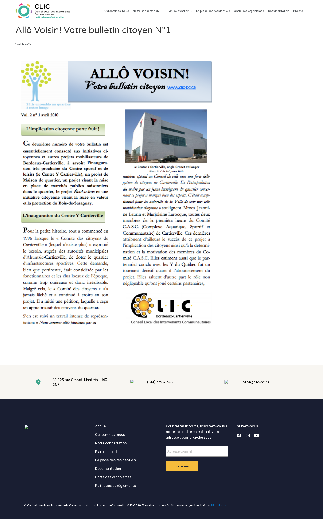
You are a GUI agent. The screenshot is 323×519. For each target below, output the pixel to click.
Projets (298, 11)
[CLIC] (42, 11)
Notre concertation (146, 11)
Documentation (278, 11)
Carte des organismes (249, 11)
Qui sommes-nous (116, 11)
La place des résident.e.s (213, 11)
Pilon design (219, 505)
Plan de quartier (178, 11)
